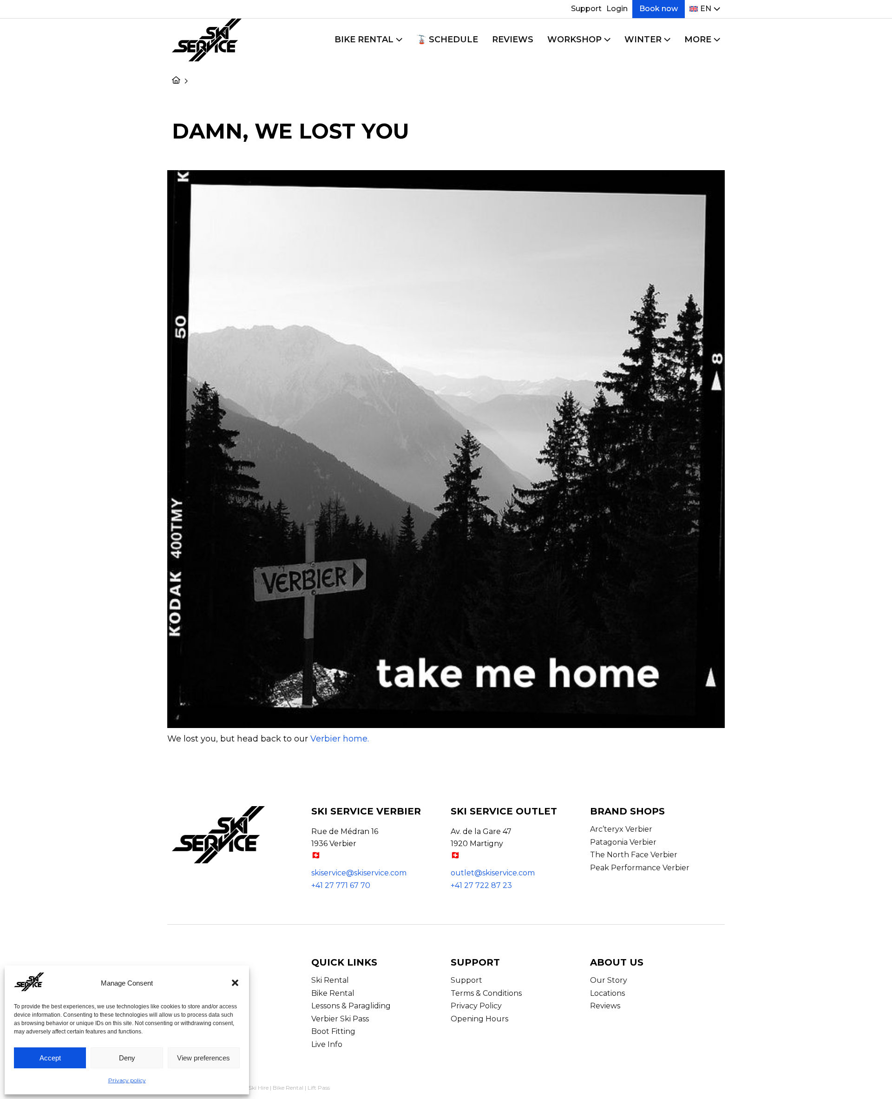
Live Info (326, 1044)
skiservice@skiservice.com (359, 872)
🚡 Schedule (447, 39)
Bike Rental (364, 39)
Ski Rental (330, 980)
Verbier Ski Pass (340, 1018)
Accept (50, 1058)
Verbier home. (339, 739)
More (697, 39)
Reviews (512, 39)
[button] (235, 982)
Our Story (608, 980)
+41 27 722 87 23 (481, 885)
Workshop (574, 39)
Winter (643, 39)
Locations (607, 993)
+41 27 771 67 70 (340, 885)
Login (617, 8)
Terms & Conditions (486, 993)
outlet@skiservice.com (493, 872)
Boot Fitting (333, 1031)
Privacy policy (127, 1080)
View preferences (203, 1058)
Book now (658, 8)
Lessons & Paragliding (351, 1005)
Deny (127, 1058)
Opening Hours (479, 1018)
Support (586, 8)
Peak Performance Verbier (639, 867)
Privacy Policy (476, 1005)
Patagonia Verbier (623, 842)
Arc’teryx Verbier (621, 829)
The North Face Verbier (633, 854)
